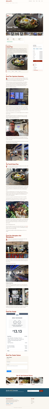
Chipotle (16, 259)
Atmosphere (35, 67)
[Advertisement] (24, 8)
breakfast (26, 226)
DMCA (31, 403)
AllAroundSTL (9, 1)
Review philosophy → (19, 30)
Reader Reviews (35, 70)
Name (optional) (8, 361)
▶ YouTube (11, 403)
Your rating (8, 358)
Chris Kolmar (10, 30)
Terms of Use (32, 402)
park (22, 284)
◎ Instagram (7, 403)
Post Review (9, 371)
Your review (8, 364)
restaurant (11, 263)
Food (34, 66)
